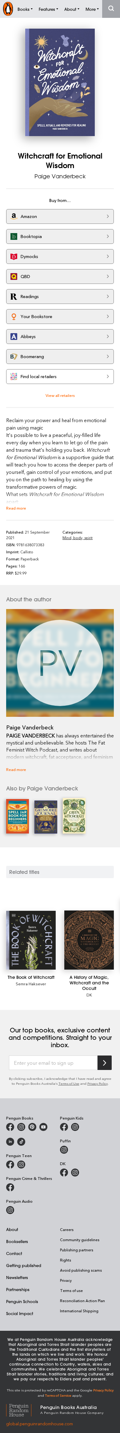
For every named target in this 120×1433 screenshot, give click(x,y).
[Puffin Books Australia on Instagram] (64, 1150)
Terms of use (71, 1290)
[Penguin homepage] (8, 9)
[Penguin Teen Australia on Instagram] (21, 1165)
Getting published (23, 1265)
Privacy (66, 1280)
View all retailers (60, 395)
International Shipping (79, 1311)
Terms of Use (68, 1083)
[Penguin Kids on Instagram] (75, 1127)
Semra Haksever (31, 984)
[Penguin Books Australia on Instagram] (21, 1127)
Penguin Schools (22, 1301)
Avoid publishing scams (81, 1270)
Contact (14, 1253)
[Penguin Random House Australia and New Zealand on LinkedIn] (10, 1142)
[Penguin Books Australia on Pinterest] (32, 1127)
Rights (65, 1260)
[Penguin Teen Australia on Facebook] (10, 1165)
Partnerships (18, 1289)
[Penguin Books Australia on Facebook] (10, 1127)
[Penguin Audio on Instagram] (10, 1210)
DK (89, 995)
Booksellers (17, 1241)
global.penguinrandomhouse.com (39, 1423)
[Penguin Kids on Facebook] (64, 1127)
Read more (16, 508)
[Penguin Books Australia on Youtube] (43, 1127)
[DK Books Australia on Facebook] (64, 1173)
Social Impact (19, 1313)
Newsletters (17, 1277)
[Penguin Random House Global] (23, 1409)
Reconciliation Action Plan (82, 1300)
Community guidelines (79, 1239)
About (12, 1229)
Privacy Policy (97, 1083)
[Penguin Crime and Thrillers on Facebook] (10, 1187)
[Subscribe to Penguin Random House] (105, 1063)
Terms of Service (58, 1395)
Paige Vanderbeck (60, 176)
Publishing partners (76, 1250)
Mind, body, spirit (77, 537)
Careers (67, 1229)
